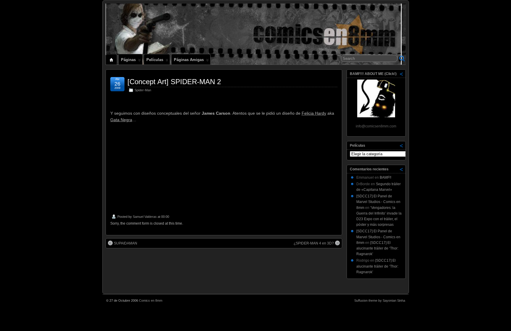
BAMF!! (385, 177)
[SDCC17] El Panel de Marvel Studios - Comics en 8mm (378, 202)
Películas (154, 59)
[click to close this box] (402, 74)
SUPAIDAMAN (125, 243)
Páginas (128, 59)
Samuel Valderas (145, 216)
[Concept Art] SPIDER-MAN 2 (174, 82)
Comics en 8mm (150, 300)
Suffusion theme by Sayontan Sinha (379, 300)
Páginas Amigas (189, 59)
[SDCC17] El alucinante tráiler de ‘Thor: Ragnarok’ (377, 248)
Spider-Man (143, 90)
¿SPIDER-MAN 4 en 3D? (314, 243)
